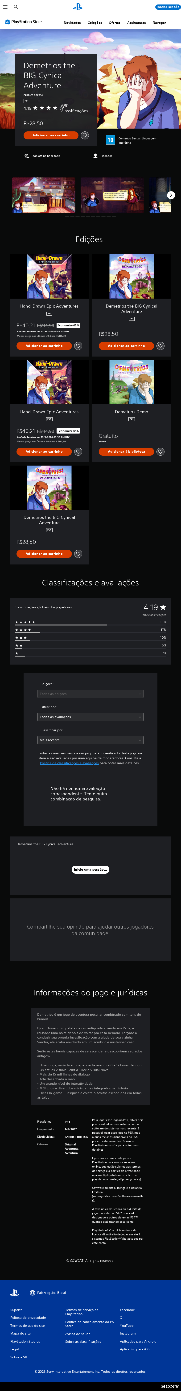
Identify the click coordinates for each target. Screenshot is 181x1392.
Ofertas (114, 22)
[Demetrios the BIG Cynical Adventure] (43, 195)
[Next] (171, 195)
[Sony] (170, 1390)
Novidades (72, 22)
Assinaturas (136, 22)
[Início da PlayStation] (78, 7)
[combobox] (90, 694)
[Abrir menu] (5, 7)
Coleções (95, 22)
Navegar (159, 22)
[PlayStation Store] (24, 21)
